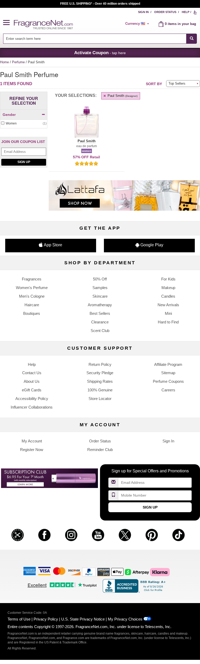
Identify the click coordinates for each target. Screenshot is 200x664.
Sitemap (168, 373)
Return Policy (100, 364)
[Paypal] (89, 571)
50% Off (100, 279)
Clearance (100, 322)
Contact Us (31, 373)
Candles (168, 296)
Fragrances (31, 279)
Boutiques (31, 313)
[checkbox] (23, 123)
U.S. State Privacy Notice (83, 619)
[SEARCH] (191, 39)
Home (4, 62)
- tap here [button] (100, 52)
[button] (8, 23)
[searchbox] (94, 39)
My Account (32, 441)
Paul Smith (122, 96)
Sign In (143, 12)
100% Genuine (100, 390)
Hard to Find (168, 322)
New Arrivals (168, 305)
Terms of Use (19, 619)
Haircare (31, 305)
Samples (100, 287)
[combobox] (100, 39)
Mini (168, 313)
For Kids (168, 279)
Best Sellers (100, 313)
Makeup (168, 287)
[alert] (138, 24)
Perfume (19, 62)
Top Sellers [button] (176, 83)
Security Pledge (99, 373)
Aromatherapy (100, 305)
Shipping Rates (100, 381)
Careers (168, 390)
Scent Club (100, 330)
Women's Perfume (32, 287)
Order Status (165, 12)
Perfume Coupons (168, 381)
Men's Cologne (32, 296)
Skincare (100, 296)
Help (185, 12)
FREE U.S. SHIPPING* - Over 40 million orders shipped (100, 3)
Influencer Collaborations (32, 407)
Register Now (31, 449)
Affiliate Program (168, 364)
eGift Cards (31, 390)
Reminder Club (100, 449)
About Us (32, 381)
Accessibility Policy (31, 398)
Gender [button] (9, 114)
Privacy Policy (46, 619)
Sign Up (23, 162)
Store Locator (100, 398)
